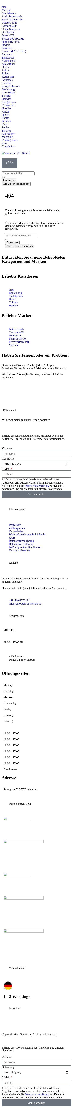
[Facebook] (29, 1024)
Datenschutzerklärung (37, 485)
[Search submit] (3, 177)
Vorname (7, 448)
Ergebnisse (9, 180)
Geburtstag (8, 458)
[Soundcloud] (52, 1024)
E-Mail (6, 468)
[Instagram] (6, 1024)
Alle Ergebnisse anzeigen (16, 184)
